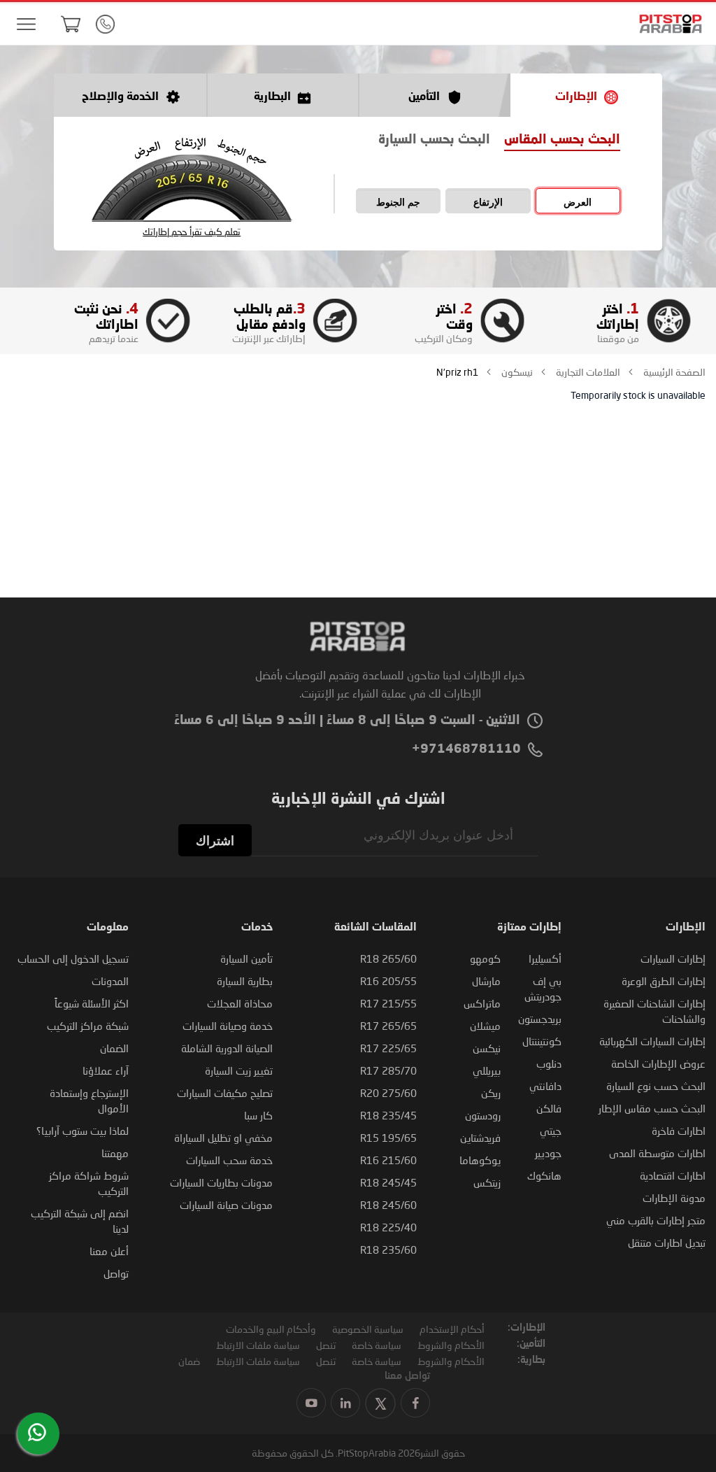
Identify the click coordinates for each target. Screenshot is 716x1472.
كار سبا (258, 1115)
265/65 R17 (388, 1025)
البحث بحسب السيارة (434, 140)
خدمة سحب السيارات (229, 1160)
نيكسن (487, 1048)
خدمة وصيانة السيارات (227, 1025)
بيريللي (487, 1070)
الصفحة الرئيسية (673, 372)
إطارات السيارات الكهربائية (652, 1041)
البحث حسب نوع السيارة (656, 1086)
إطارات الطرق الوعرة (664, 981)
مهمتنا (115, 1153)
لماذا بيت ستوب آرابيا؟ (82, 1130)
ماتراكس (482, 1003)
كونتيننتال (541, 1041)
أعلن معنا (109, 1251)
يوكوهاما (480, 1160)
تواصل (116, 1273)
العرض (578, 202)
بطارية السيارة (245, 981)
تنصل (326, 1345)
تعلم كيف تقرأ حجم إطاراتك (192, 231)
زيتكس (487, 1182)
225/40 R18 (388, 1227)
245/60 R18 (388, 1204)
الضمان (114, 1048)
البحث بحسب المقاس (562, 140)
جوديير (548, 1153)
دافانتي (545, 1086)
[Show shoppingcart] (70, 24)
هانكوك (544, 1175)
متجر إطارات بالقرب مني (656, 1220)
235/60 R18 (388, 1249)
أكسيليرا (545, 958)
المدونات (110, 981)
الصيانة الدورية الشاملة (227, 1048)
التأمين (424, 97)
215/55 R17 (388, 1003)
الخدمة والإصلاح (120, 97)
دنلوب (548, 1063)
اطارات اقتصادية (673, 1175)
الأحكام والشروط (451, 1345)
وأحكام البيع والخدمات (271, 1329)
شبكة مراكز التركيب (88, 1025)
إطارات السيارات (673, 958)
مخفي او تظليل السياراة (223, 1137)
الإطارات (576, 97)
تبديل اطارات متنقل (667, 1242)
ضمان (189, 1361)
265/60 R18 (388, 958)
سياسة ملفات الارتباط (258, 1345)
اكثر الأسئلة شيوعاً (92, 1003)
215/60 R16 (388, 1160)
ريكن (491, 1093)
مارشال (486, 981)
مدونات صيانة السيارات (226, 1204)
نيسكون (516, 372)
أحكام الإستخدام (452, 1329)
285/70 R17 (388, 1070)
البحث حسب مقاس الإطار (652, 1108)
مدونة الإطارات (674, 1197)
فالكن (548, 1108)
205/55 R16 (388, 981)
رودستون (483, 1115)
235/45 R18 (388, 1115)
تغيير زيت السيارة (239, 1070)
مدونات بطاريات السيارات (221, 1182)
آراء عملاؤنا (106, 1070)
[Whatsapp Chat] (37, 1432)
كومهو (485, 958)
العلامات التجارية (587, 372)
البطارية (272, 97)
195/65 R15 (388, 1137)
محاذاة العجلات (240, 1003)
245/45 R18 (388, 1182)
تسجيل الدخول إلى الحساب (73, 958)
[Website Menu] (26, 24)
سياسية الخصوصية (367, 1329)
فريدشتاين (480, 1137)
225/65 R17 (388, 1048)
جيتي (550, 1130)
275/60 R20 (388, 1093)
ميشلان (485, 1025)
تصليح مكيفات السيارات (225, 1093)
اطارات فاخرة (679, 1130)
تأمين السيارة (246, 958)
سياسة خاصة (376, 1345)
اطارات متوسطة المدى (657, 1153)
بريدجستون (539, 1018)
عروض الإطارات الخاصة (658, 1063)
